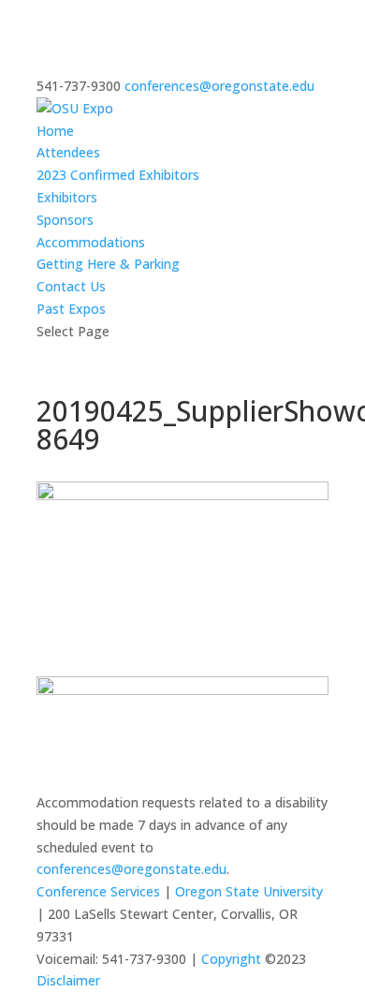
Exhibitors (66, 197)
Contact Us (71, 286)
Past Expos (71, 309)
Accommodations (90, 242)
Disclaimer (68, 980)
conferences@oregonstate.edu (131, 869)
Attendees (68, 152)
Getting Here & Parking (108, 264)
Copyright (231, 959)
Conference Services (98, 891)
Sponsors (65, 220)
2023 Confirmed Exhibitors (117, 175)
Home (55, 131)
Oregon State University (249, 891)
